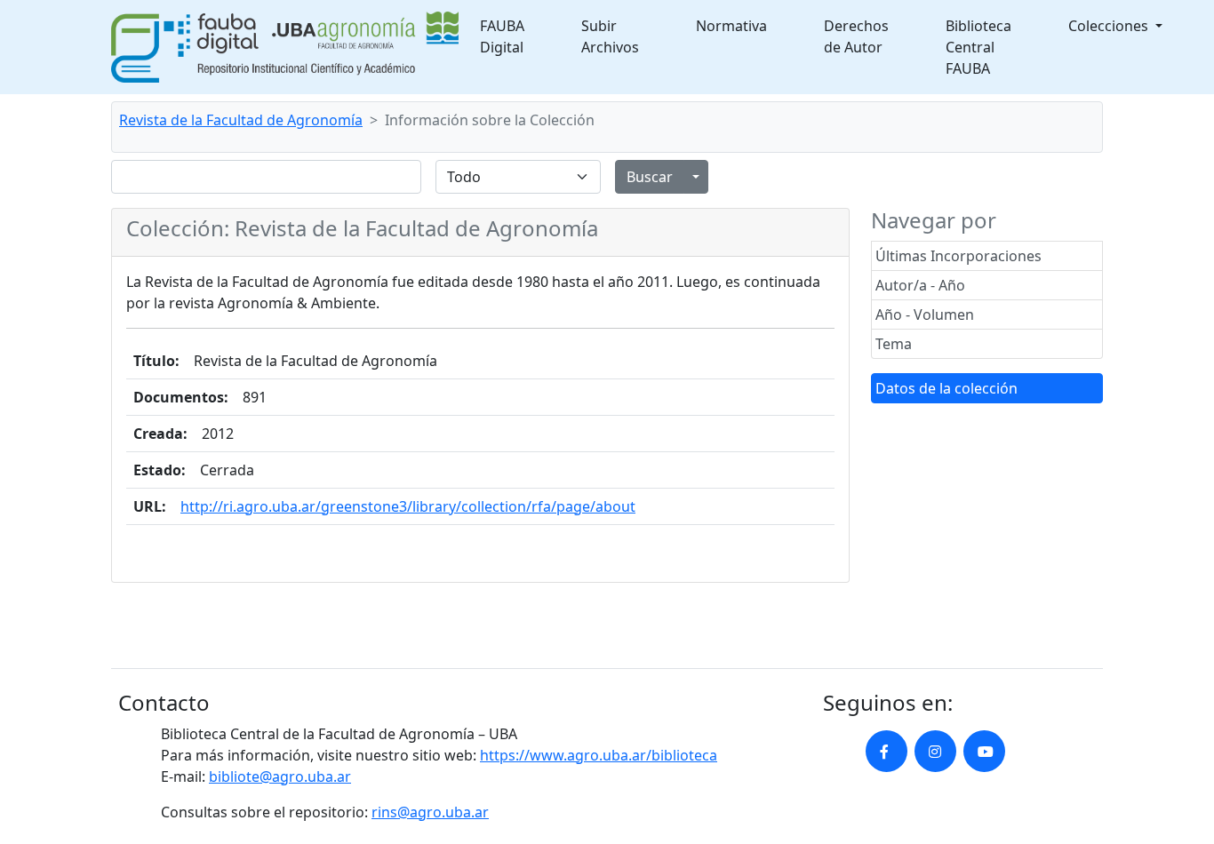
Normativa (731, 26)
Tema (893, 344)
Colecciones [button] (1110, 26)
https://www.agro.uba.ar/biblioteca (598, 755)
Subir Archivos (610, 36)
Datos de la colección (946, 388)
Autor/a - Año (920, 285)
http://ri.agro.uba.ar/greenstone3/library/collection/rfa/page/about (407, 506)
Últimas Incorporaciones (958, 256)
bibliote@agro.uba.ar (280, 776)
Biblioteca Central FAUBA (978, 47)
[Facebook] (886, 751)
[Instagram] (935, 751)
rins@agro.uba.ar (430, 812)
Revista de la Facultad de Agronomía (241, 120)
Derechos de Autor (856, 36)
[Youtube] (984, 751)
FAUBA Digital (502, 36)
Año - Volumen (924, 314)
